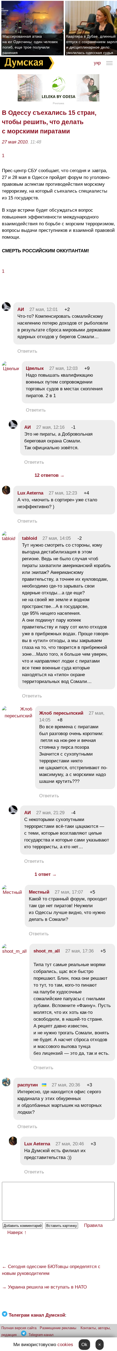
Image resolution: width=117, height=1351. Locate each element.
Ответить (27, 351)
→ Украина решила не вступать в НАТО (44, 1287)
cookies (65, 1344)
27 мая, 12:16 (50, 427)
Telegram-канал (41, 1335)
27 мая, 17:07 (69, 892)
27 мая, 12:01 (43, 309)
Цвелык (35, 368)
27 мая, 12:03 (63, 368)
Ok (84, 1344)
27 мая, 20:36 (66, 1085)
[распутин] (6, 1085)
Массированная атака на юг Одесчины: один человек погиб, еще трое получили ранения (30, 44)
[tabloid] (8, 538)
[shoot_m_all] (14, 951)
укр (97, 62)
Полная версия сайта (18, 1328)
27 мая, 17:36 (79, 951)
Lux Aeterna (30, 493)
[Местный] (12, 892)
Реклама (58, 103)
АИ (20, 309)
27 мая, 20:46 (70, 1143)
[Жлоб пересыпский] (17, 715)
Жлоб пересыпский (61, 713)
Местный (39, 892)
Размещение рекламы (58, 1328)
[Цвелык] (10, 368)
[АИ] (6, 309)
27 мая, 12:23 (63, 493)
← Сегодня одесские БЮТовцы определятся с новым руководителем (51, 1270)
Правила (93, 1225)
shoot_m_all (46, 951)
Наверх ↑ (17, 1232)
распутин (27, 1085)
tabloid (29, 538)
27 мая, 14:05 (56, 538)
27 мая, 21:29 (50, 812)
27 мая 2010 (14, 142)
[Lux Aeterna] (6, 493)
